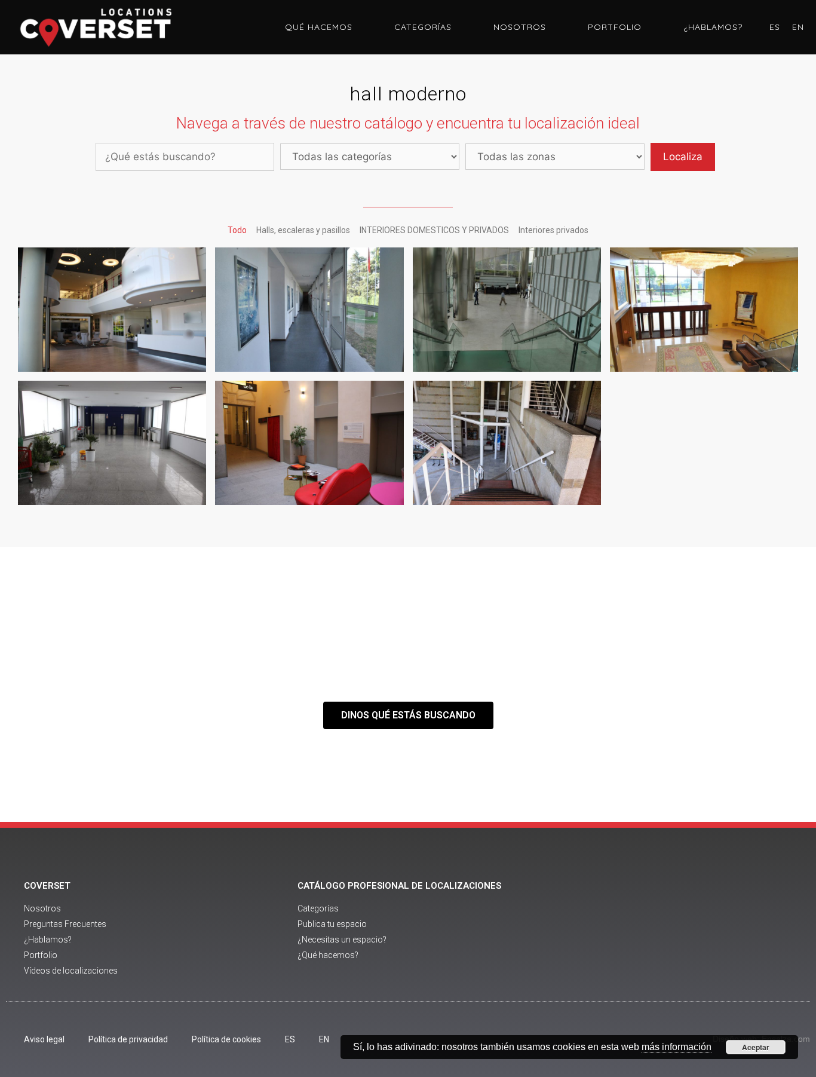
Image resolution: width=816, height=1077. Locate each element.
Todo (237, 230)
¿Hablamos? (713, 27)
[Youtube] (689, 929)
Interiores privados (553, 230)
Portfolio (615, 27)
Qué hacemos (318, 27)
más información (676, 1047)
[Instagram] (722, 929)
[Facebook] (656, 929)
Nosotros (519, 27)
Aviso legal (44, 1039)
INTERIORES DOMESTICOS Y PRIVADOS (434, 230)
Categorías (423, 27)
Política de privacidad (128, 1039)
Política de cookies (226, 1039)
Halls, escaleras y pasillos (303, 230)
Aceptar (755, 1047)
